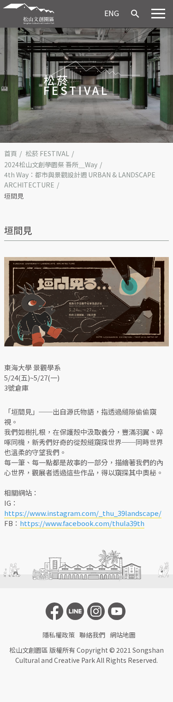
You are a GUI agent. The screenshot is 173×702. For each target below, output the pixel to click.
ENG (111, 13)
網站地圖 (123, 634)
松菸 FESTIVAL (47, 153)
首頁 (10, 153)
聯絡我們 (92, 634)
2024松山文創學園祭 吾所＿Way (50, 164)
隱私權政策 (58, 634)
